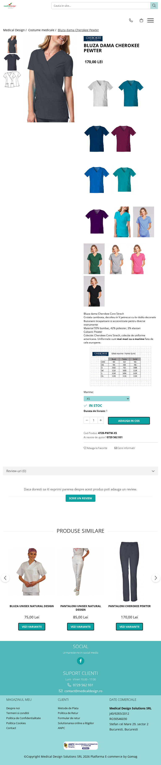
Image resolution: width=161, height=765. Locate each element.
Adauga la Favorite (96, 448)
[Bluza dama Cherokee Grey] (115, 259)
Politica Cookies (16, 723)
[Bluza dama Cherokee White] (100, 94)
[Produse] (151, 22)
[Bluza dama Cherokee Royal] (97, 180)
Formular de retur (69, 718)
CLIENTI (63, 699)
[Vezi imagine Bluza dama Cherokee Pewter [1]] (12, 62)
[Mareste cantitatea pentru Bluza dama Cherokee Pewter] (100, 420)
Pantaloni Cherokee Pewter (129, 606)
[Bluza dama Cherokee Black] (94, 292)
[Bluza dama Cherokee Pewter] (50, 78)
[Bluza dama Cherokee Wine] (123, 139)
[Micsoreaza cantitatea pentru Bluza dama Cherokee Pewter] (87, 420)
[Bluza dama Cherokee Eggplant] (97, 222)
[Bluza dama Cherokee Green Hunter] (94, 259)
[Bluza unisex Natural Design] (31, 571)
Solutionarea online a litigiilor (76, 723)
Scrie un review (80, 498)
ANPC (61, 728)
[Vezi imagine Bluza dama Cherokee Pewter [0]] (12, 44)
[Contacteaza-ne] (130, 20)
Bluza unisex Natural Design (32, 606)
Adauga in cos (129, 421)
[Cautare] (154, 5)
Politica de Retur (68, 713)
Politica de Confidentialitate (23, 718)
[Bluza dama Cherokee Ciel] (143, 222)
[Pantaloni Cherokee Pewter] (129, 571)
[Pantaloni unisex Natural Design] (80, 571)
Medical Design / (15, 30)
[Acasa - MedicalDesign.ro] (24, 5)
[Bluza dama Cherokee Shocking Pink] (137, 259)
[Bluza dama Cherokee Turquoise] (122, 222)
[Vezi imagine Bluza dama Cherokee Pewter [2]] (12, 79)
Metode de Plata (68, 708)
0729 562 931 (82, 685)
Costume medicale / (42, 30)
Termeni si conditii (17, 713)
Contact (11, 728)
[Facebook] (80, 661)
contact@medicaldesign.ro (83, 691)
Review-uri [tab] (16, 471)
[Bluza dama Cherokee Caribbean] (131, 94)
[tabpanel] (50, 78)
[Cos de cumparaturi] (141, 20)
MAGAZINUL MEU (19, 699)
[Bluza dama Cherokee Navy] (97, 139)
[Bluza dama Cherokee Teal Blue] (124, 180)
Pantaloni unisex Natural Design (80, 607)
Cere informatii (126, 448)
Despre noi (13, 708)
